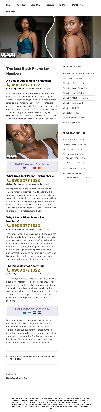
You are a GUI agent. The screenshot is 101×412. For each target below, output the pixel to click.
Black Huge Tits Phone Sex (74, 83)
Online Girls (11, 11)
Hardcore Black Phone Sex (74, 168)
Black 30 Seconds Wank (73, 118)
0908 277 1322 (25, 85)
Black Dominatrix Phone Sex (75, 88)
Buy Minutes (77, 5)
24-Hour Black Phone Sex (23, 357)
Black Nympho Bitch (71, 122)
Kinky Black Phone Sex (72, 173)
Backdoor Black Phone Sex (74, 144)
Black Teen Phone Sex (72, 78)
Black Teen (21, 5)
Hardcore (50, 5)
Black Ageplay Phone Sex (74, 154)
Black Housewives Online (73, 93)
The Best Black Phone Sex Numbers (78, 73)
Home (8, 5)
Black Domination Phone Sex (78, 177)
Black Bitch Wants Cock (73, 103)
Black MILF (36, 5)
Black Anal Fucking (71, 108)
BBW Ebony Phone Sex (73, 149)
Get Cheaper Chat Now (32, 164)
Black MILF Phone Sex (75, 158)
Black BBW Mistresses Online (75, 98)
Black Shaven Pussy (71, 113)
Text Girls (63, 5)
